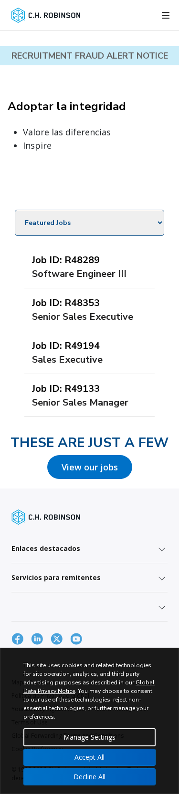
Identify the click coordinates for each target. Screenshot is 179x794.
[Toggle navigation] (165, 15)
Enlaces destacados (45, 548)
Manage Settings (89, 737)
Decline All (89, 776)
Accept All (89, 757)
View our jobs (90, 467)
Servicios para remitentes (56, 577)
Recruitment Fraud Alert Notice (89, 55)
